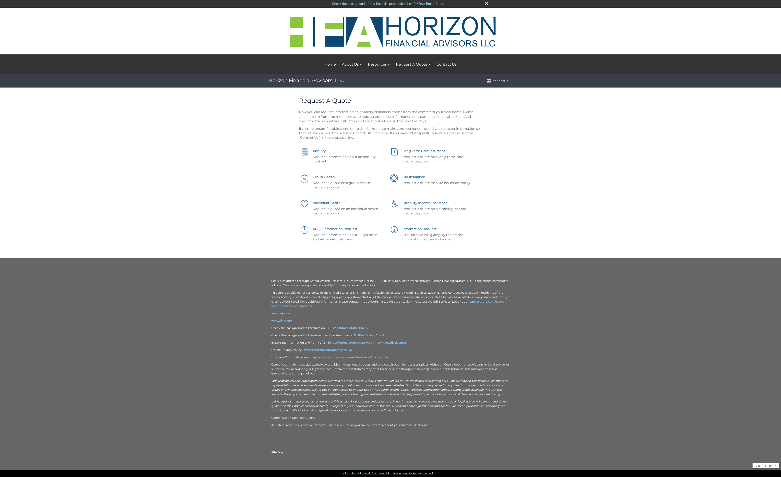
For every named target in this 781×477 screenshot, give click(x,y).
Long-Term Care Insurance (423, 151)
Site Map (277, 452)
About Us (350, 64)
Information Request (419, 229)
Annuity (319, 151)
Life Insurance (413, 177)
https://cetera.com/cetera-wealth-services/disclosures (367, 342)
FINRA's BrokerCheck (352, 328)
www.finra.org (281, 320)
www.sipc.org (281, 313)
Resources (377, 64)
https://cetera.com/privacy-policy (328, 350)
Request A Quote (411, 64)
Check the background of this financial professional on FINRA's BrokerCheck (388, 4)
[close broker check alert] (486, 3)
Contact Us (446, 64)
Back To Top (764, 465)
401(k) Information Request (335, 229)
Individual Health (327, 203)
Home (330, 64)
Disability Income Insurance (425, 203)
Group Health (324, 177)
